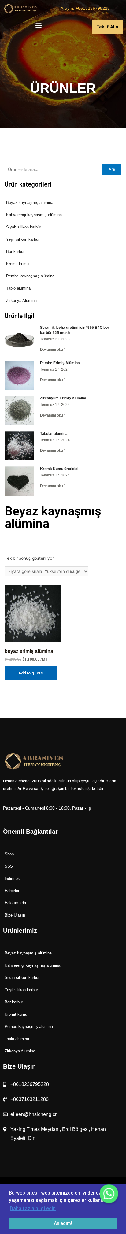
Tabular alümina (54, 434)
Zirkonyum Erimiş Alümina (63, 398)
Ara (112, 169)
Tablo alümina (18, 288)
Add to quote (30, 672)
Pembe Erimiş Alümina (60, 363)
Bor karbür (15, 251)
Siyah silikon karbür (23, 227)
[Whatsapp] (109, 1193)
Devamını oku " (52, 349)
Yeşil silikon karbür (22, 239)
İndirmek (12, 878)
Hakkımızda (15, 903)
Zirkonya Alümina (21, 300)
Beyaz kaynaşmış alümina (29, 202)
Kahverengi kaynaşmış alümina (34, 215)
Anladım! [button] (63, 1223)
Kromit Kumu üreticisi (59, 469)
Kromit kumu (17, 263)
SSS (9, 866)
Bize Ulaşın (15, 915)
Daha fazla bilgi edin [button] (33, 1208)
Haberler (12, 890)
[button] (38, 25)
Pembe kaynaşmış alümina (30, 276)
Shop (9, 854)
